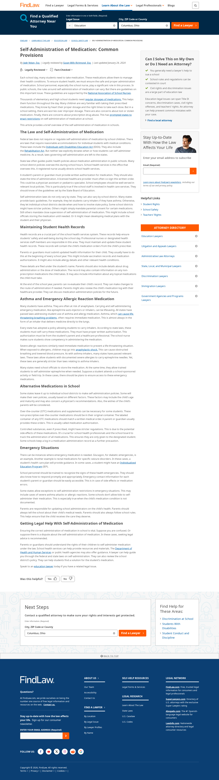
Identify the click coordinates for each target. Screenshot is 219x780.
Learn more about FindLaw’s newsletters (162, 182)
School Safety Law (79, 40)
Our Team (89, 687)
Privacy (34, 770)
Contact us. (49, 704)
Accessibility (90, 692)
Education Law (60, 40)
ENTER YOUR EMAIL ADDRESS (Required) (41, 729)
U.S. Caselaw (128, 716)
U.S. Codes (127, 721)
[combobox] (92, 25)
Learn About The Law (41, 40)
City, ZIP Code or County (133, 19)
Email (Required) (151, 165)
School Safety (150, 209)
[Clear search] (114, 25)
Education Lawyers (152, 236)
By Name (88, 732)
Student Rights (151, 204)
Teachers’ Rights (152, 214)
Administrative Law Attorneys (158, 256)
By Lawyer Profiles (93, 727)
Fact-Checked (62, 69)
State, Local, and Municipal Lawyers (161, 266)
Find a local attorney (159, 120)
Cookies (61, 770)
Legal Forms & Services (133, 687)
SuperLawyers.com (175, 699)
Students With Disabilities (171, 626)
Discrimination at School (177, 619)
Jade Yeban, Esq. (31, 62)
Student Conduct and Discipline (175, 635)
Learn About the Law (132, 705)
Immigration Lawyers (154, 286)
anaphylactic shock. (87, 349)
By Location (89, 716)
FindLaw (23, 40)
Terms (23, 770)
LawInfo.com (172, 723)
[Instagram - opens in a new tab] (65, 751)
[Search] (195, 5)
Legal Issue (72, 19)
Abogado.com (173, 711)
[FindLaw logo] (31, 5)
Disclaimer (47, 770)
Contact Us (89, 698)
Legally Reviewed (35, 69)
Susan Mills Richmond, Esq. (77, 62)
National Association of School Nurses (109, 93)
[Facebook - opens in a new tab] (41, 751)
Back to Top (111, 656)
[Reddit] (73, 751)
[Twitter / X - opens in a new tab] (57, 751)
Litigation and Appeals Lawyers (159, 246)
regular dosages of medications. (103, 99)
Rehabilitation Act (34, 150)
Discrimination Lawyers (155, 276)
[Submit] (193, 171)
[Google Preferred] (81, 751)
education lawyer (43, 566)
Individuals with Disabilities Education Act (69, 147)
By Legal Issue (91, 721)
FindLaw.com (172, 687)
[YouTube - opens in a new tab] (49, 751)
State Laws (127, 710)
